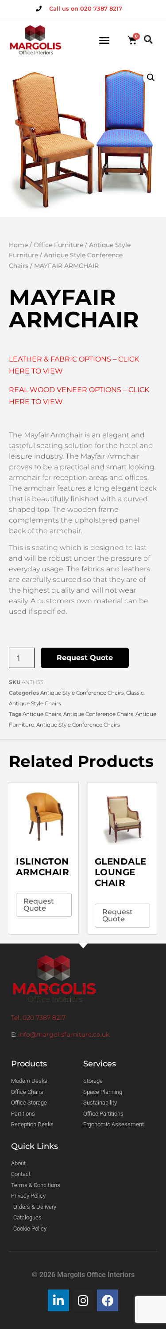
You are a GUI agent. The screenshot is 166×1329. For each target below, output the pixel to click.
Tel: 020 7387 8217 (38, 1018)
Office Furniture (58, 245)
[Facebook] (108, 1300)
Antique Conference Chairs (98, 714)
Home (18, 245)
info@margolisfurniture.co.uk (63, 1034)
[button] (104, 40)
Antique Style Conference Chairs (82, 692)
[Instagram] (83, 1300)
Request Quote (85, 657)
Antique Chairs (42, 714)
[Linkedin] (58, 1300)
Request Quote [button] (38, 904)
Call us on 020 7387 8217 (85, 8)
